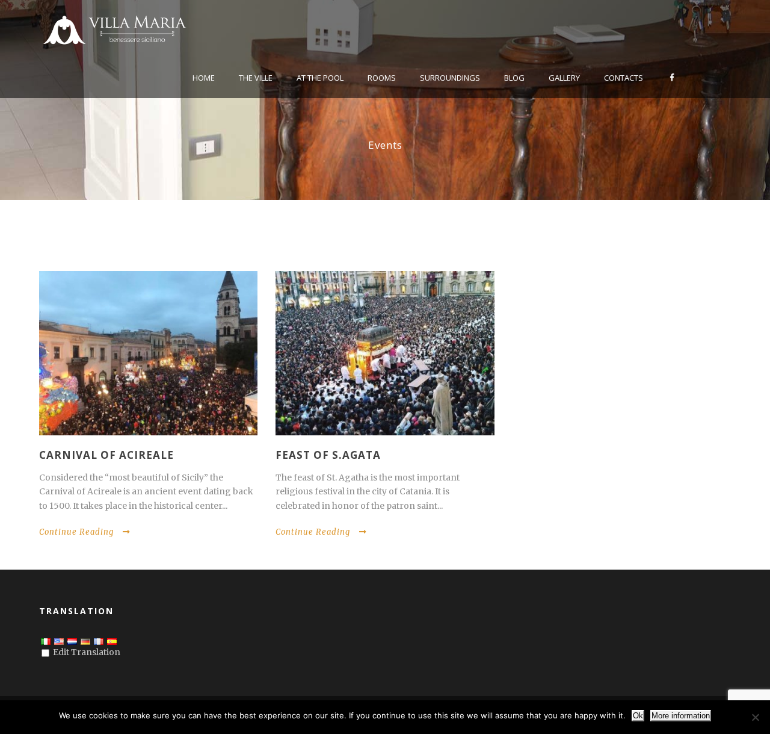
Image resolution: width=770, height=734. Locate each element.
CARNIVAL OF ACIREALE (106, 455)
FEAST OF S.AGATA (328, 455)
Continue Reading (76, 532)
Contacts (623, 77)
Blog (514, 77)
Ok (638, 715)
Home (203, 77)
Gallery (564, 77)
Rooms (382, 77)
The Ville (256, 77)
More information (680, 715)
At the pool (320, 77)
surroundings (450, 77)
